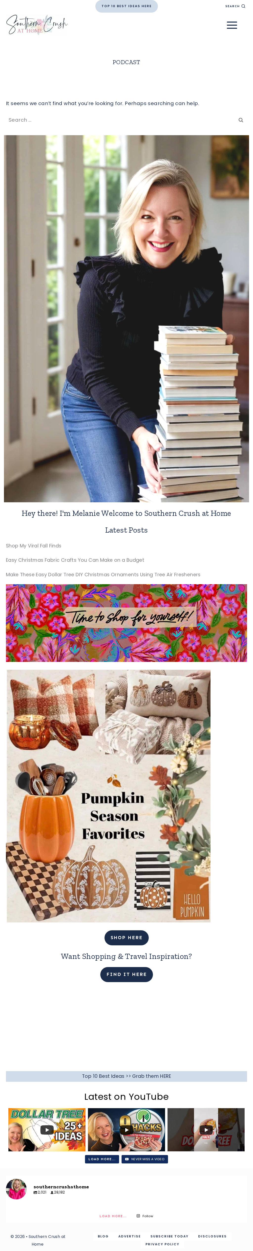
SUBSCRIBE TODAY (169, 1236)
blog (103, 1236)
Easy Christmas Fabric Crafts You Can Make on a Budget (75, 560)
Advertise (129, 1236)
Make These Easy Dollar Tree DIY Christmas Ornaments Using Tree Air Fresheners (103, 574)
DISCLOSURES (212, 1236)
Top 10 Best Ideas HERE (127, 6)
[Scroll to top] (241, 1170)
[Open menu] (235, 25)
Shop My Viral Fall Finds (34, 545)
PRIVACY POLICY (162, 1244)
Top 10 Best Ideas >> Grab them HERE (126, 1076)
